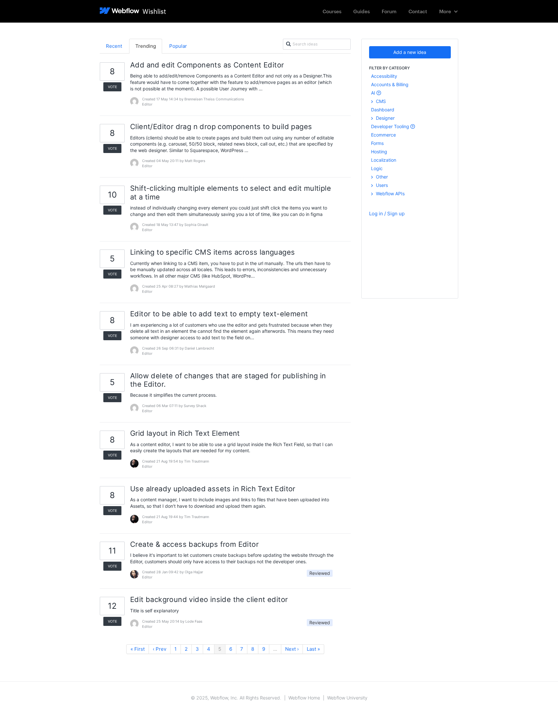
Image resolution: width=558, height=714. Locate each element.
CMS (380, 101)
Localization (383, 160)
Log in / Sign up (387, 213)
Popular (178, 46)
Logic (377, 168)
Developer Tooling (390, 126)
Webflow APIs (390, 193)
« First (137, 649)
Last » (313, 649)
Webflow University (347, 697)
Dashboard (382, 109)
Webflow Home (304, 697)
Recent (114, 46)
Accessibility (384, 76)
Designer (385, 118)
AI (374, 93)
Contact (417, 11)
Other (381, 176)
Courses (332, 11)
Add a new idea (409, 52)
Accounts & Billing (389, 84)
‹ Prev (159, 649)
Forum (389, 11)
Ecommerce (383, 135)
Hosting (379, 151)
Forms (377, 143)
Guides (361, 11)
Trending (145, 46)
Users (381, 185)
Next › (292, 649)
